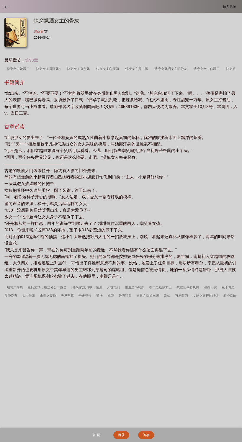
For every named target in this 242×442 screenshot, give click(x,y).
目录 (121, 435)
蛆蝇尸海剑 (15, 287)
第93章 (31, 60)
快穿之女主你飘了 (207, 69)
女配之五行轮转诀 (206, 295)
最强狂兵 (125, 295)
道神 (99, 295)
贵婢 (167, 295)
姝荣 (110, 295)
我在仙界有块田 (187, 287)
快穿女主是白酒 (137, 69)
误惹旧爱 (210, 287)
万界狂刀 (181, 295)
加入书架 (230, 6)
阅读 (146, 435)
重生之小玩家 (134, 287)
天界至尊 (67, 295)
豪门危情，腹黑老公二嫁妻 (47, 287)
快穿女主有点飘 (79, 69)
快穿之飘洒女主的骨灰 (172, 69)
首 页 (96, 435)
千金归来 (85, 295)
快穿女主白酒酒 (108, 69)
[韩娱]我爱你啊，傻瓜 (86, 287)
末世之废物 (48, 295)
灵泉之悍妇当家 (147, 295)
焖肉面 (39, 31)
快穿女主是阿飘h (49, 69)
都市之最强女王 (160, 287)
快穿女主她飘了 (19, 69)
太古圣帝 (28, 295)
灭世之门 (113, 287)
